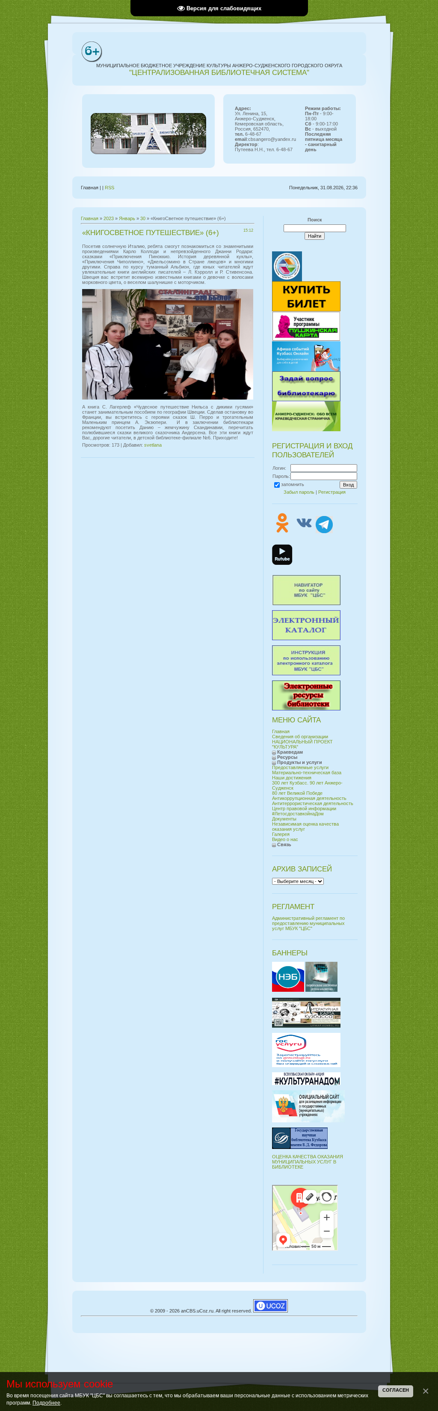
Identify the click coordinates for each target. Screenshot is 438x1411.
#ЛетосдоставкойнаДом (298, 813)
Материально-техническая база (306, 772)
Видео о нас (285, 839)
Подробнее (46, 1402)
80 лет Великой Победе (297, 793)
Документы (284, 818)
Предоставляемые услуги (300, 767)
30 (142, 218)
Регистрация (332, 492)
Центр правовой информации (304, 808)
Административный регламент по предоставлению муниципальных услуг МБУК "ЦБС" (308, 923)
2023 (109, 218)
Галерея (281, 834)
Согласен (395, 1390)
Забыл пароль (299, 492)
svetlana (153, 444)
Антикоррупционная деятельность (309, 798)
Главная (89, 218)
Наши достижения (291, 777)
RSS (109, 187)
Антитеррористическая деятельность (312, 803)
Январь (127, 218)
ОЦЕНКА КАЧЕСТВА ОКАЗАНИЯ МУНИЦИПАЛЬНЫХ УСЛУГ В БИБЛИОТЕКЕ (307, 1161)
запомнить (292, 484)
